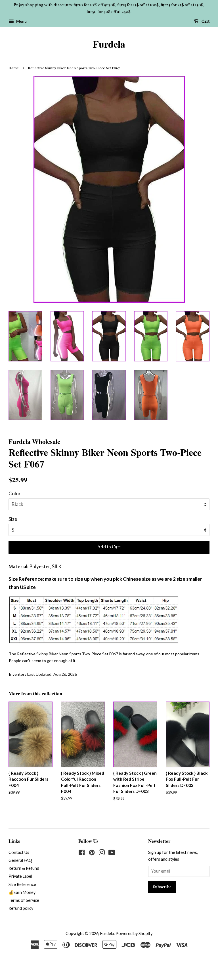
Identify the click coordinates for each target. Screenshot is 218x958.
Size (13, 519)
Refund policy (21, 908)
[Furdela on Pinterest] (92, 853)
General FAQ (20, 860)
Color (15, 493)
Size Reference (22, 884)
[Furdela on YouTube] (111, 853)
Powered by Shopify (134, 933)
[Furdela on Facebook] (81, 853)
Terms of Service (24, 900)
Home (14, 68)
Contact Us (19, 852)
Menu (21, 21)
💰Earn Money (22, 892)
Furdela (109, 44)
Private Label (20, 876)
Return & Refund (24, 868)
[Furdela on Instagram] (101, 853)
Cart (205, 21)
